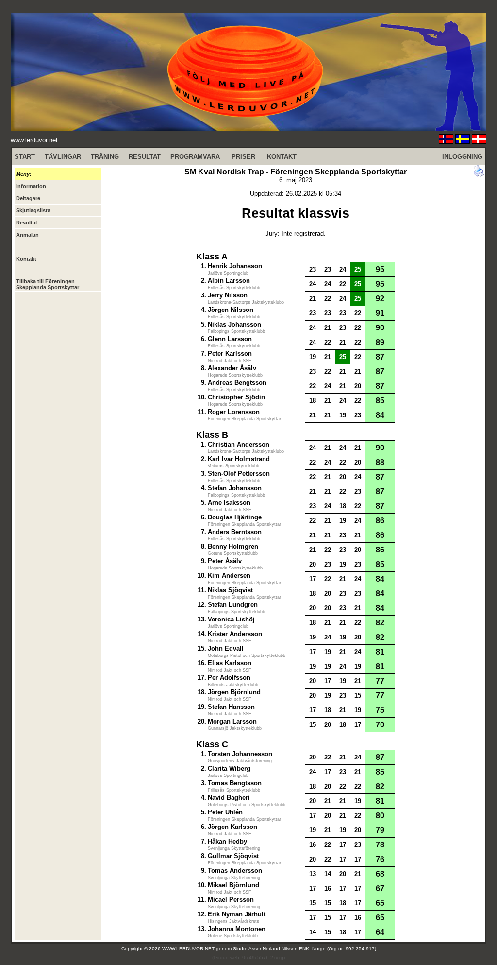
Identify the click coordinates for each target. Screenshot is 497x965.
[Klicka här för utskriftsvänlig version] (479, 174)
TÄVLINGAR (63, 156)
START (25, 156)
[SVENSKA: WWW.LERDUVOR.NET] (462, 141)
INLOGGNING (462, 156)
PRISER (243, 156)
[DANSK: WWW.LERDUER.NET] (479, 141)
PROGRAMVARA (195, 156)
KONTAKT (282, 156)
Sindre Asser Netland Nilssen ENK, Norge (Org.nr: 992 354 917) (304, 948)
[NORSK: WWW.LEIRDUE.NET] (446, 141)
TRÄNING (105, 156)
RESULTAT (145, 156)
